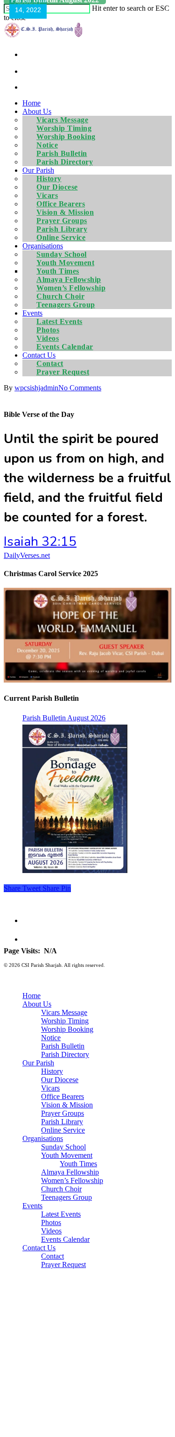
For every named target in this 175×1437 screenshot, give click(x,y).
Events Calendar (64, 347)
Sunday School (63, 1147)
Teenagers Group (65, 305)
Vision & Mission (67, 1105)
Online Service (60, 237)
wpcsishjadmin (36, 388)
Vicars (50, 1088)
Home (31, 103)
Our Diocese (59, 1080)
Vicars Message (64, 1012)
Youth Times (78, 1164)
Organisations (42, 1138)
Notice (51, 1038)
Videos (51, 1231)
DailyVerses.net (27, 555)
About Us (36, 1004)
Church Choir (61, 1189)
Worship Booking (67, 1029)
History (52, 1071)
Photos (51, 1222)
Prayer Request (62, 372)
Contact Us (39, 1248)
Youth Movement (66, 1155)
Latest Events (61, 1214)
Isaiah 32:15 (40, 541)
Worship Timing (65, 1021)
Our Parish (38, 1063)
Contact (52, 1256)
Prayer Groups (62, 1113)
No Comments (79, 388)
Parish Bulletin (62, 1046)
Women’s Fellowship (72, 1180)
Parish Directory (64, 162)
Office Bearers (62, 1096)
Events (32, 1206)
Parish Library (62, 1122)
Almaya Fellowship (70, 1172)
